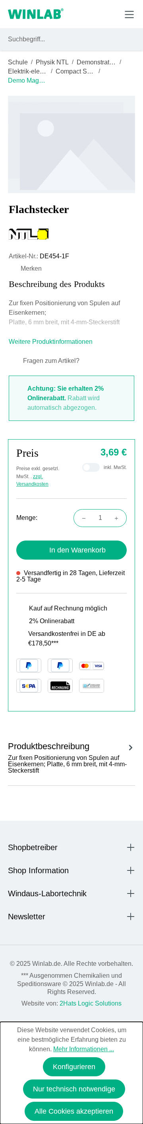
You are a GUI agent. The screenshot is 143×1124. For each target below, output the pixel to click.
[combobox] (64, 39)
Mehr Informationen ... (83, 1049)
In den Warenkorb (77, 550)
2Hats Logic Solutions (91, 1003)
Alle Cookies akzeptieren (74, 1111)
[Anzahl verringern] (81, 518)
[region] (71, 144)
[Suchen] (127, 39)
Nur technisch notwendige (74, 1089)
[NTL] (71, 234)
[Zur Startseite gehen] (36, 14)
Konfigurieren (74, 1067)
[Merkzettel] (93, 13)
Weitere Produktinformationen (51, 341)
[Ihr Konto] (74, 13)
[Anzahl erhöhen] (118, 518)
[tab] (71, 756)
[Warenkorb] (111, 13)
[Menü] (129, 14)
